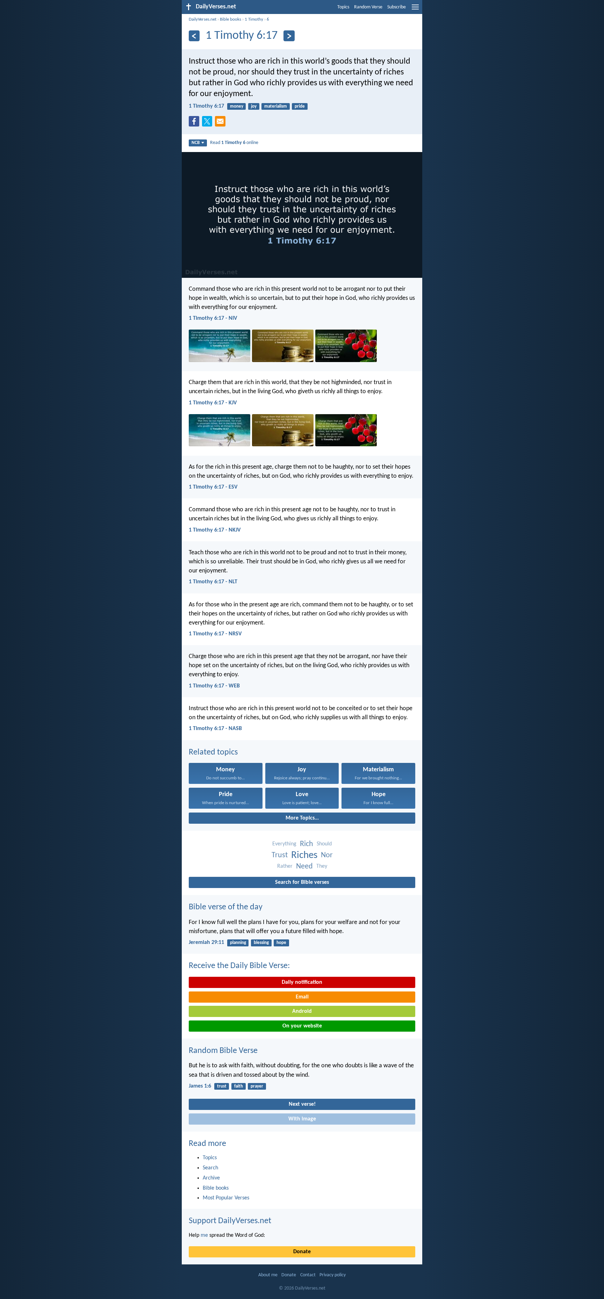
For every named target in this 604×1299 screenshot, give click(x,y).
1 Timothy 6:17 (206, 106)
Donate (302, 1252)
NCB (196, 142)
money (236, 106)
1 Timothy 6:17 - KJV (213, 403)
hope (281, 942)
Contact (308, 1275)
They (321, 866)
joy (254, 106)
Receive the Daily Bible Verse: (239, 966)
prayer (257, 1086)
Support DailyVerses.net (230, 1221)
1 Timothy (254, 19)
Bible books (230, 19)
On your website (302, 1026)
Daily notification (302, 982)
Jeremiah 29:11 (206, 942)
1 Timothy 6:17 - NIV (213, 318)
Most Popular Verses (226, 1198)
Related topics (213, 752)
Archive (211, 1178)
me (204, 1235)
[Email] (221, 123)
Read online (234, 142)
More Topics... (302, 818)
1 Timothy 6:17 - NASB (215, 728)
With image (302, 1119)
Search (210, 1168)
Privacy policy (332, 1275)
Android (302, 1011)
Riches (304, 855)
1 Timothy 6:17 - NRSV (215, 634)
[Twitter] (208, 123)
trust (221, 1086)
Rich (306, 844)
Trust (280, 855)
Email (302, 997)
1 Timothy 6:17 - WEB (214, 686)
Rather (285, 866)
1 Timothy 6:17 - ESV (213, 487)
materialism (275, 106)
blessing (261, 942)
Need (304, 867)
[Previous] (194, 35)
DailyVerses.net (202, 19)
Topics (343, 7)
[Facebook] (195, 123)
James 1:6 (200, 1086)
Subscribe (396, 7)
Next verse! (302, 1104)
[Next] (288, 35)
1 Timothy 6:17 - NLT (213, 582)
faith (238, 1086)
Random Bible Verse (223, 1051)
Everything (284, 844)
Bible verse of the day (226, 907)
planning (238, 942)
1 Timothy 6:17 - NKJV (214, 530)
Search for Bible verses (302, 882)
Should (324, 844)
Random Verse (368, 7)
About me (268, 1275)
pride (300, 106)
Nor (327, 855)
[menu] (415, 10)
